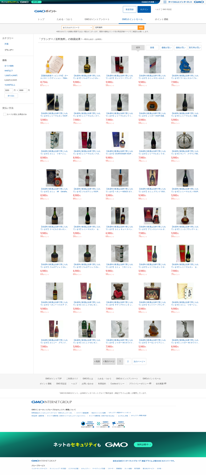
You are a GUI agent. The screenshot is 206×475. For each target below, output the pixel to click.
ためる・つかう (64, 19)
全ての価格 (9, 66)
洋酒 (6, 44)
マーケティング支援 (98, 468)
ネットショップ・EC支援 (58, 468)
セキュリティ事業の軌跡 (138, 415)
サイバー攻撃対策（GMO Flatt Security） (102, 416)
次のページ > (139, 361)
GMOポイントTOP (53, 378)
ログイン (144, 9)
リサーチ (110, 468)
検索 (141, 27)
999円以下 (8, 71)
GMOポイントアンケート (97, 19)
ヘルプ (157, 9)
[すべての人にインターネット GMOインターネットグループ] (186, 2)
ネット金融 (128, 468)
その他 (159, 468)
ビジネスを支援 (73, 468)
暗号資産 (137, 468)
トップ (41, 19)
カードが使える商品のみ (17, 114)
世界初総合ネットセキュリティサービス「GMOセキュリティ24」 (52, 413)
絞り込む (11, 96)
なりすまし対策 (123, 416)
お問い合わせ (87, 383)
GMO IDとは (88, 378)
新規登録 (130, 9)
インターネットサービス (39, 468)
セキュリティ (85, 468)
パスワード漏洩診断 (82, 413)
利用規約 (102, 383)
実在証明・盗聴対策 (38, 416)
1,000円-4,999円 (10, 75)
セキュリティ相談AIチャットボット (120, 412)
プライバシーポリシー (139, 383)
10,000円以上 (9, 85)
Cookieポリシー (117, 383)
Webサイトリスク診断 (99, 413)
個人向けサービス (148, 468)
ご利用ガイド (72, 378)
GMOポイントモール (132, 19)
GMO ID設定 (167, 9)
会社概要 (160, 383)
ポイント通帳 (161, 19)
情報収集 (119, 468)
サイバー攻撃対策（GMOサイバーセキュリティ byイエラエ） (66, 416)
